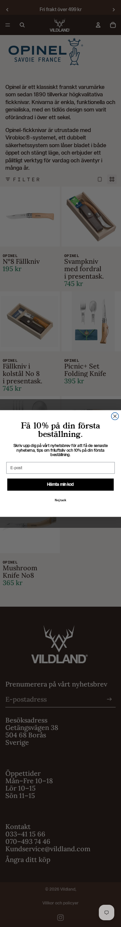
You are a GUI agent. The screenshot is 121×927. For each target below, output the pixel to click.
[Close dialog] (115, 416)
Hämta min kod (60, 484)
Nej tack (60, 500)
